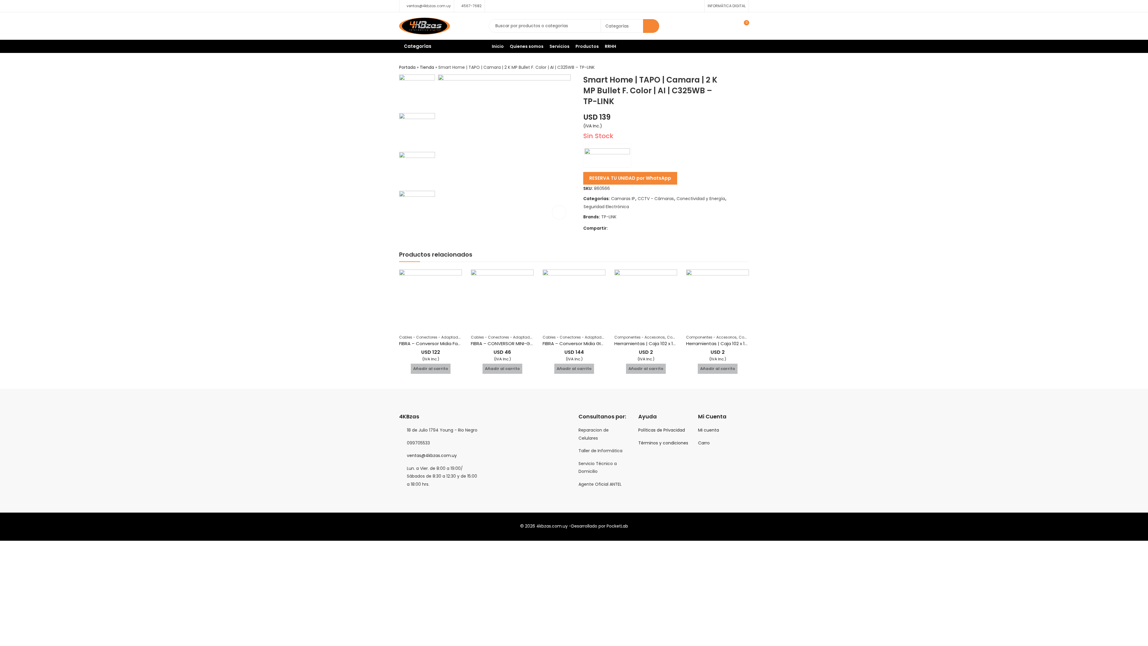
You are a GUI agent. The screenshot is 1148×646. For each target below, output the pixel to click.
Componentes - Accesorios (639, 337)
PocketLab (617, 526)
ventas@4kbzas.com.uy (432, 455)
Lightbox (559, 212)
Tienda (427, 67)
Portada (407, 67)
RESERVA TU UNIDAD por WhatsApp (630, 178)
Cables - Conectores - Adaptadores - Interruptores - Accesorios (458, 337)
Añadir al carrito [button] (430, 368)
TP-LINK (608, 217)
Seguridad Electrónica (606, 207)
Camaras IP (623, 199)
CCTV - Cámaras (656, 199)
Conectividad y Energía (701, 199)
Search (651, 26)
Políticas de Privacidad (661, 430)
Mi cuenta (708, 430)
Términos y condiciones (663, 443)
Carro (704, 443)
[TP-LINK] (607, 155)
